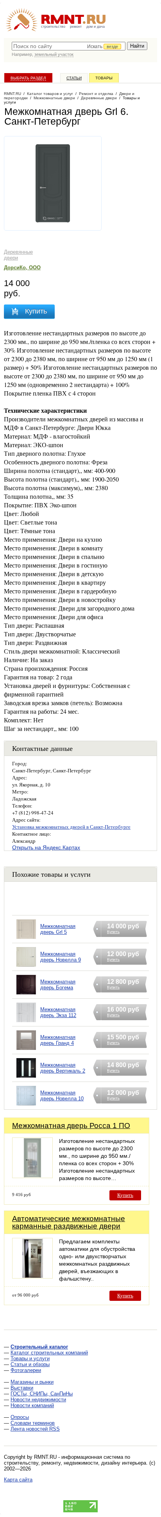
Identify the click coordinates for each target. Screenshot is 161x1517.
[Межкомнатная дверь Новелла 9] (26, 967)
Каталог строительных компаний (49, 1353)
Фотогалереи (26, 1370)
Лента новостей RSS (35, 1429)
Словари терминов (33, 1423)
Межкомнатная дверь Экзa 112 (58, 1012)
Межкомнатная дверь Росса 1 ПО (71, 1125)
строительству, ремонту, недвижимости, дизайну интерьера (75, 1463)
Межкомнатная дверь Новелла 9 (60, 957)
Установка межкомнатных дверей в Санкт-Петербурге (71, 826)
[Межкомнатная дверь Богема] (26, 995)
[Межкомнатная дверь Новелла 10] (26, 1106)
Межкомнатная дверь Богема (57, 984)
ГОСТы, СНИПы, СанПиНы (42, 1394)
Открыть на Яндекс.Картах (46, 847)
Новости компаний (32, 1405)
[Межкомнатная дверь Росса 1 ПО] (32, 1176)
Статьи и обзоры (30, 1364)
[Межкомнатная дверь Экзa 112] (26, 1022)
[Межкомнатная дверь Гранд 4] (26, 1050)
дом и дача (95, 27)
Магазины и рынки (32, 1382)
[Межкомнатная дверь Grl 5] (26, 939)
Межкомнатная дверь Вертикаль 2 (62, 1068)
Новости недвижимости (38, 1399)
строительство (53, 27)
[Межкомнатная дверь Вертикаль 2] (26, 1078)
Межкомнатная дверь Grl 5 (57, 929)
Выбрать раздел (28, 78)
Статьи (74, 78)
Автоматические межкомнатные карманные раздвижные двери (68, 1222)
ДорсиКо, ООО (22, 267)
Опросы (20, 1417)
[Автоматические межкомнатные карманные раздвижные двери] (32, 1276)
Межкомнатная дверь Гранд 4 (57, 1040)
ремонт (76, 27)
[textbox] (68, 46)
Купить (125, 1195)
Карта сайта (18, 1480)
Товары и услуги (30, 1358)
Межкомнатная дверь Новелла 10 (62, 1095)
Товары (104, 78)
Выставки (22, 1388)
